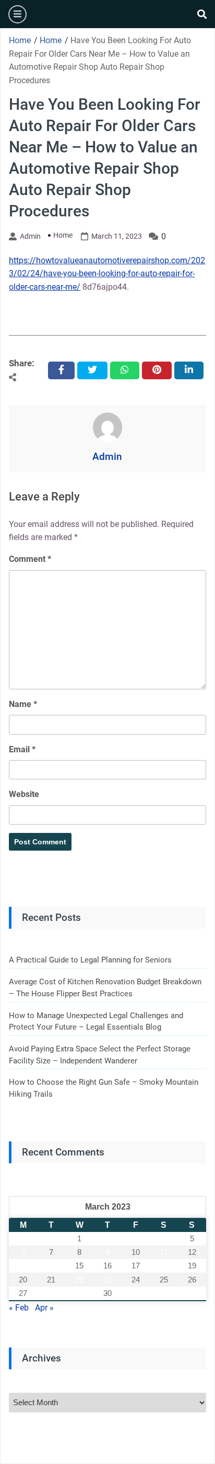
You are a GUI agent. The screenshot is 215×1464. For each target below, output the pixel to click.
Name (23, 704)
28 (51, 1293)
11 (164, 1252)
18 (164, 1265)
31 (136, 1293)
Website (24, 794)
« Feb (19, 1308)
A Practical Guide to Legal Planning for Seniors (90, 960)
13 (23, 1265)
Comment (30, 559)
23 (107, 1279)
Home (63, 235)
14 (51, 1265)
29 (79, 1293)
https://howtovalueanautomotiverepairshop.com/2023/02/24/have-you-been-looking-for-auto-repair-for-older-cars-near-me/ (107, 273)
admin (30, 236)
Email (22, 749)
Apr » (44, 1308)
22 (79, 1279)
